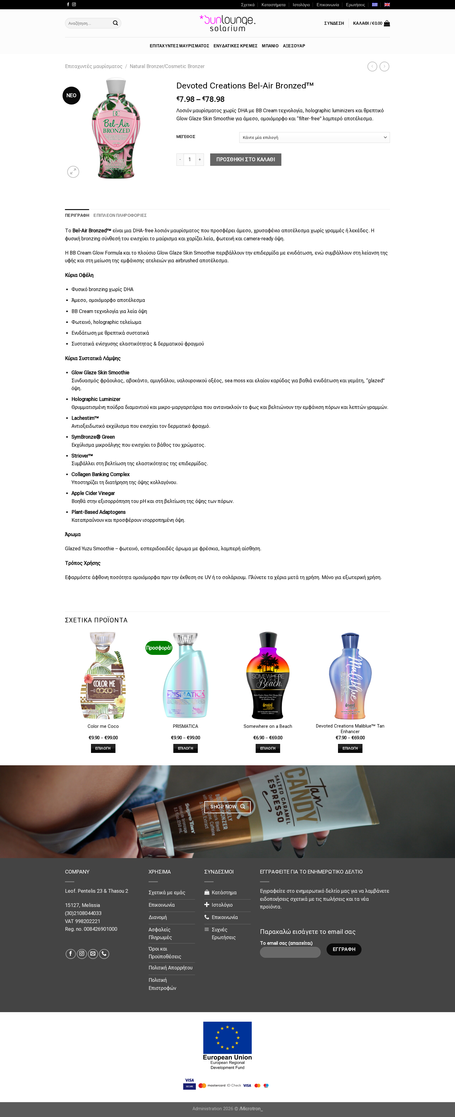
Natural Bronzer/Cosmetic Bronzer (167, 66)
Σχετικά (248, 4)
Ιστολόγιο (301, 4)
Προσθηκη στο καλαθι (245, 159)
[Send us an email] (93, 954)
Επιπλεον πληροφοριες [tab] (120, 215)
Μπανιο (270, 45)
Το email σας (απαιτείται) (286, 943)
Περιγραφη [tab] (77, 215)
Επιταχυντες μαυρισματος (179, 45)
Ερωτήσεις (355, 4)
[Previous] (65, 698)
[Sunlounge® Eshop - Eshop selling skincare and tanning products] (227, 23)
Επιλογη (102, 748)
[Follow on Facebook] (68, 4)
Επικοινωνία (328, 4)
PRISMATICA (185, 726)
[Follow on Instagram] (74, 4)
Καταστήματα (274, 4)
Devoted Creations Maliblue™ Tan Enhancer (350, 729)
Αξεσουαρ (294, 45)
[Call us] (104, 954)
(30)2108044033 (83, 913)
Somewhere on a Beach (268, 726)
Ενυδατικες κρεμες (236, 45)
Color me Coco (103, 726)
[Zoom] (73, 172)
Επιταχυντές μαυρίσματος (94, 66)
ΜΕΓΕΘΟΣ (185, 137)
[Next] (388, 698)
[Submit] (115, 23)
